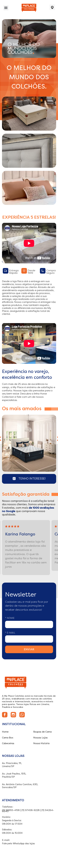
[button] (6, 7)
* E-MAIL (10, 632)
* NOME (9, 618)
